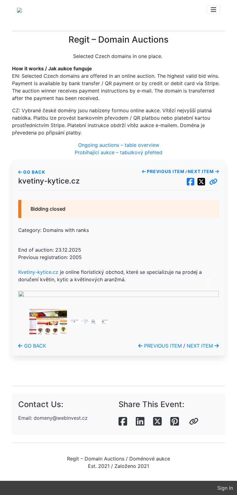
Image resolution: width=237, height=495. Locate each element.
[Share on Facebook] (122, 421)
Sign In (225, 488)
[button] (213, 182)
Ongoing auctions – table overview (118, 145)
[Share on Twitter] (157, 421)
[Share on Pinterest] (174, 421)
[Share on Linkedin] (140, 421)
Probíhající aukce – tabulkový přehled (118, 152)
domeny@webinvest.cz (61, 418)
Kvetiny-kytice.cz (38, 272)
